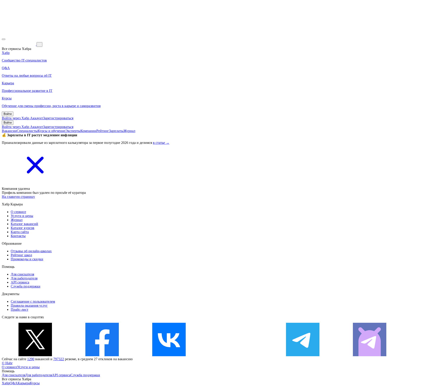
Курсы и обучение (51, 131)
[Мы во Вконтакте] (169, 355)
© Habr (7, 363)
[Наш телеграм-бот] (369, 355)
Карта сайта (20, 232)
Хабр (6, 383)
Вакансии (9, 131)
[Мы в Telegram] (302, 355)
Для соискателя (22, 274)
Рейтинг (102, 131)
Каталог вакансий (24, 224)
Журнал (129, 131)
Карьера (24, 383)
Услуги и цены (22, 216)
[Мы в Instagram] (235, 355)
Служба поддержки (25, 286)
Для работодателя (24, 278)
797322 (58, 359)
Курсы (35, 383)
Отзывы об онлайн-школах (31, 251)
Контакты (18, 236)
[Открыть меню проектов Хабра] (3, 39)
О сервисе (18, 212)
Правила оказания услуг (29, 305)
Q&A (14, 383)
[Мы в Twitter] (35, 355)
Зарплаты (116, 131)
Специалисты (27, 131)
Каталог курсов (22, 228)
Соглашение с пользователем (33, 301)
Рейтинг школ (21, 255)
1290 (30, 359)
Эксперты (72, 131)
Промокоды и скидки (27, 259)
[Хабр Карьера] (19, 44)
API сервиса (20, 282)
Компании (88, 131)
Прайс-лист (19, 309)
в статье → (161, 143)
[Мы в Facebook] (102, 355)
